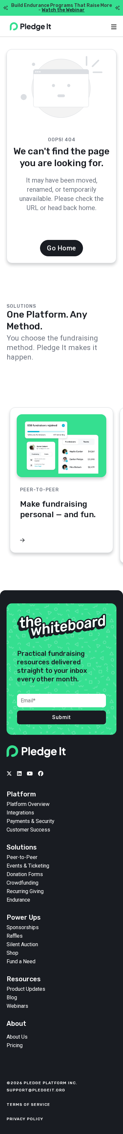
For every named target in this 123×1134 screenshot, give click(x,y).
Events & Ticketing (28, 866)
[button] (108, 392)
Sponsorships (23, 927)
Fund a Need (21, 961)
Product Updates (26, 989)
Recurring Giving (25, 891)
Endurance (18, 900)
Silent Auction (22, 944)
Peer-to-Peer (22, 857)
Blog (12, 997)
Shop (12, 953)
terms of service (28, 1104)
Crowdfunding (22, 883)
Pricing (15, 1045)
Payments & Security (30, 821)
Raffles (15, 936)
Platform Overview (28, 804)
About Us (17, 1037)
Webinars (17, 1006)
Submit (61, 717)
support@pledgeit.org (36, 1090)
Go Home (61, 248)
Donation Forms (25, 874)
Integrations (20, 812)
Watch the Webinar (63, 10)
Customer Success (28, 829)
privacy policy (25, 1119)
